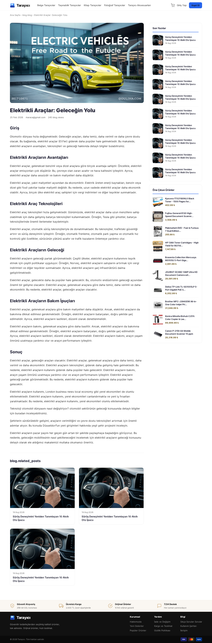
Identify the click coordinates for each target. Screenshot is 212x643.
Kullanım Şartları (188, 626)
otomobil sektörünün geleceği (88, 408)
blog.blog (27, 15)
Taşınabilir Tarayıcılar (69, 5)
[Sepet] (173, 5)
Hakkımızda (135, 621)
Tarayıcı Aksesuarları (139, 5)
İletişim (183, 630)
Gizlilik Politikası (162, 630)
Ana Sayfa (15, 15)
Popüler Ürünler (138, 630)
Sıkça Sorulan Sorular (191, 621)
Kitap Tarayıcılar (92, 5)
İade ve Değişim (162, 621)
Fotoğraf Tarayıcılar (114, 5)
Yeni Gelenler (137, 626)
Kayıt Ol (195, 5)
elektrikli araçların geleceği (111, 437)
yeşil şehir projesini (103, 425)
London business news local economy (69, 391)
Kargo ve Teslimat (163, 626)
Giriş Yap (182, 5)
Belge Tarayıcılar (46, 5)
